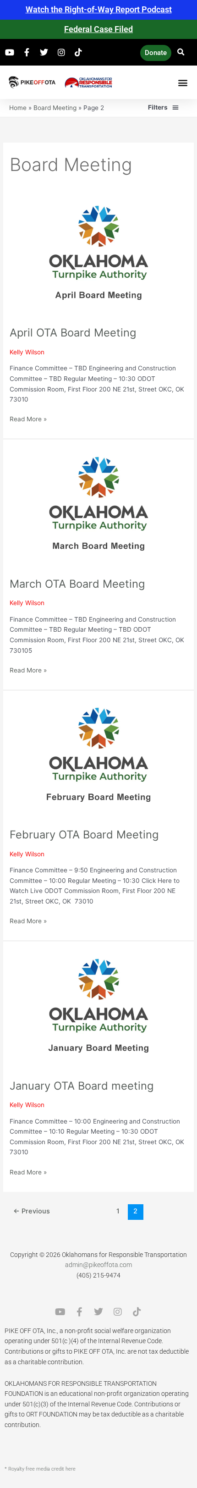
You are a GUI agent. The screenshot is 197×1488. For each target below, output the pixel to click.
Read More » (28, 418)
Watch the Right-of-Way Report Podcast (99, 9)
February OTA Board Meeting (84, 834)
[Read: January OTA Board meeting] (98, 1009)
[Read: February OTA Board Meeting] (98, 758)
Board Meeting (55, 107)
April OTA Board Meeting (73, 332)
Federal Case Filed (98, 29)
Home (18, 107)
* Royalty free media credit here (40, 1469)
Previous (31, 1211)
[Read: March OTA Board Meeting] (98, 507)
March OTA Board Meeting (77, 583)
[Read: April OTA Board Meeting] (98, 256)
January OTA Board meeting (81, 1085)
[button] (181, 52)
